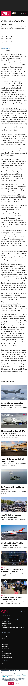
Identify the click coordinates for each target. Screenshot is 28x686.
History (3, 666)
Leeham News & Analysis (7, 629)
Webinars (4, 651)
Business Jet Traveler (6, 623)
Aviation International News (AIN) (9, 619)
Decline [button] (17, 683)
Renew (3, 638)
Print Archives (5, 644)
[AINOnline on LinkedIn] (26, 611)
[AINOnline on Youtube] (21, 611)
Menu (22, 13)
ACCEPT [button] (11, 683)
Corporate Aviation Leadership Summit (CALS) (12, 627)
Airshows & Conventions (7, 653)
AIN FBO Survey (5, 618)
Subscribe (4, 635)
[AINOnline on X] (24, 611)
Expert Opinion (5, 646)
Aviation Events (5, 655)
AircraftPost (4, 621)
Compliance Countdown (7, 657)
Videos (3, 650)
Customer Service (6, 636)
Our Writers (4, 665)
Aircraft (3, 18)
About (3, 663)
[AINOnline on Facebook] (18, 611)
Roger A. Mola (6, 48)
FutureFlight (4, 625)
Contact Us (4, 668)
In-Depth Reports (5, 648)
